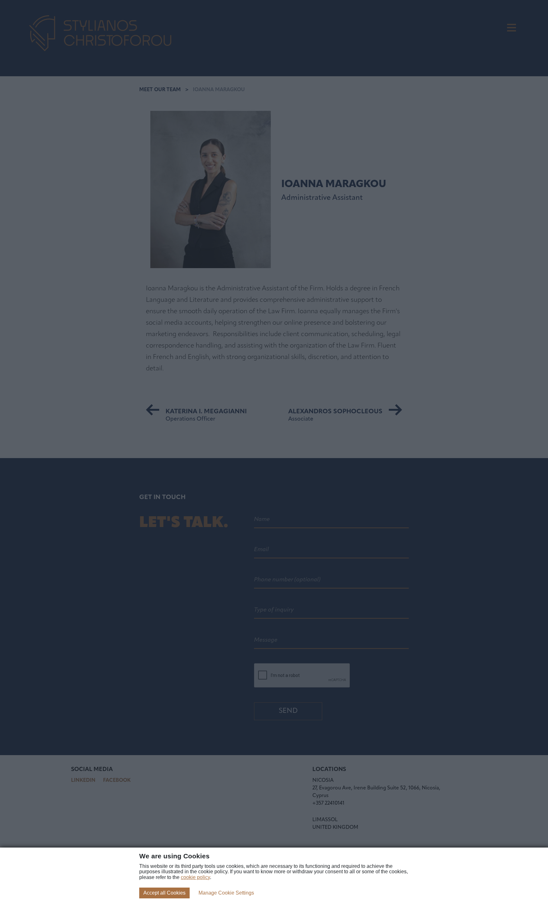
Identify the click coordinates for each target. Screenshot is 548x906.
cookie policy (195, 877)
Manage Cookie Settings (226, 893)
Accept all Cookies (164, 893)
